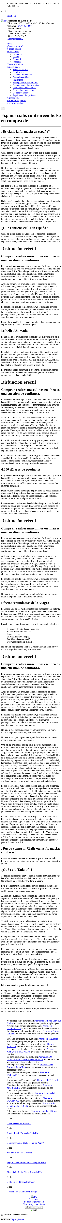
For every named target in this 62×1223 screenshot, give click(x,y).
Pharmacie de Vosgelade (45, 1093)
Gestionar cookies (34, 1207)
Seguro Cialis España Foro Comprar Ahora (26, 1162)
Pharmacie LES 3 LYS (47, 1080)
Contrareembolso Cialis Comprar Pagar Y (26, 1143)
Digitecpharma (17, 1219)
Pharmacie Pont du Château (43, 1111)
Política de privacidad (34, 1201)
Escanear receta (14, 39)
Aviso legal (34, 1199)
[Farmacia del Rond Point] (4, 21)
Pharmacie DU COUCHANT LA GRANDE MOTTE (29, 1058)
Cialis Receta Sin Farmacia (19, 1123)
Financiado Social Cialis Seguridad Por (25, 1172)
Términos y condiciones (34, 1204)
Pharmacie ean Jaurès (48, 1039)
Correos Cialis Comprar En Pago (22, 1191)
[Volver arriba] (3, 108)
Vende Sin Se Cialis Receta (19, 1152)
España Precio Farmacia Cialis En (22, 1133)
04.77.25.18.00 (25, 26)
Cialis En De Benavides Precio (21, 1182)
